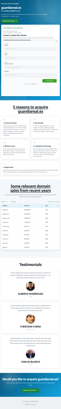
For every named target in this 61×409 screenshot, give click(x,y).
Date (51, 205)
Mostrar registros (8, 201)
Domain (12, 205)
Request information (10, 21)
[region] (30, 226)
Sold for (33, 205)
